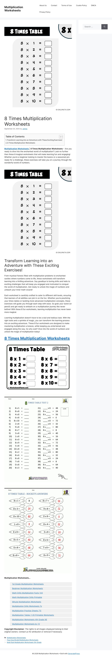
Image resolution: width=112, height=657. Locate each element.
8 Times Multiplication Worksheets (21, 143)
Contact (54, 5)
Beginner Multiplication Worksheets (27, 588)
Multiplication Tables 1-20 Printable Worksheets (33, 615)
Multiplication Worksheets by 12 (26, 624)
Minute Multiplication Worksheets (26, 602)
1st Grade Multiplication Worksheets (28, 584)
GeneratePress (74, 654)
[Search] (104, 26)
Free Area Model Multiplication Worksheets (22, 640)
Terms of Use (66, 5)
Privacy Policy (44, 12)
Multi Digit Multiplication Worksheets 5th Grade (24, 642)
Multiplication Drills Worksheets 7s (27, 606)
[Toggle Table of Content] (59, 137)
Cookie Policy (81, 5)
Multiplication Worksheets (13, 8)
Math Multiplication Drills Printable (27, 597)
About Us (43, 5)
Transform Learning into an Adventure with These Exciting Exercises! (34, 140)
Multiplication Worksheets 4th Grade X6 (29, 620)
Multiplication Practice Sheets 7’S (26, 611)
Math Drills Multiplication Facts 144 (27, 593)
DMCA (93, 5)
